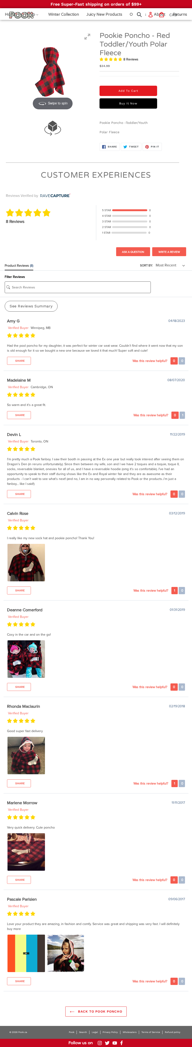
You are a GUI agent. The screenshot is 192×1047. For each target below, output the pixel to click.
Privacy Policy (110, 1032)
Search (83, 1032)
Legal (95, 1032)
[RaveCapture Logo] (54, 196)
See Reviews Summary (31, 306)
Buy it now (128, 103)
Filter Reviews (15, 277)
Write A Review (169, 252)
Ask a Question (133, 252)
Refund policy (172, 1032)
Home (15, 14)
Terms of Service (150, 1032)
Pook (71, 1032)
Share (19, 360)
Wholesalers (130, 1032)
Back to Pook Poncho (99, 1011)
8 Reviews (130, 59)
